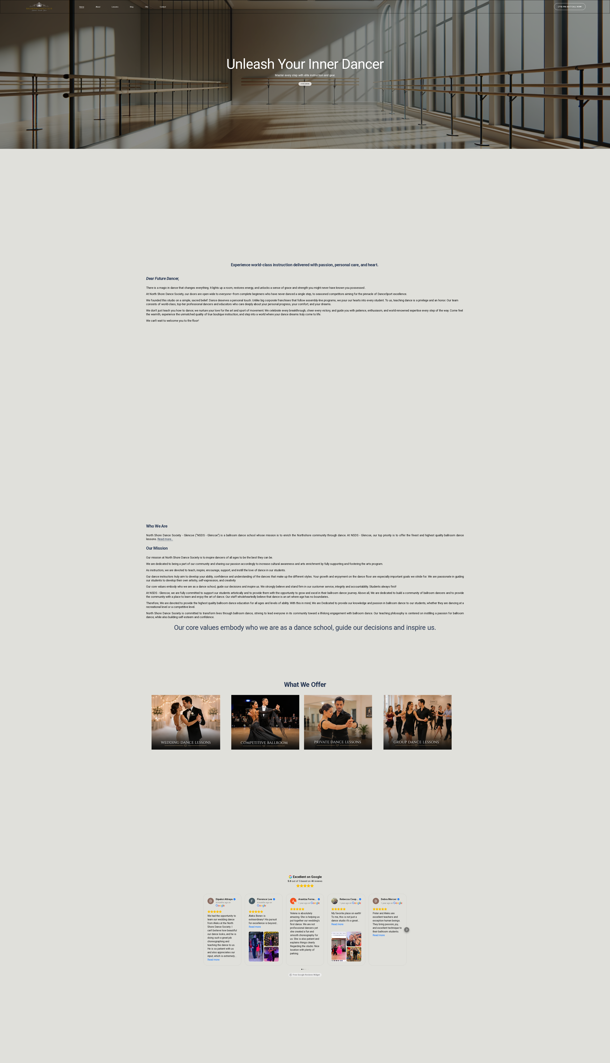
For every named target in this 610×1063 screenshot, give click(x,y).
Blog (131, 7)
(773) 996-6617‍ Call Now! (570, 7)
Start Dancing (305, 84)
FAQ (146, 7)
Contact (163, 7)
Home (81, 7)
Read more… (165, 539)
